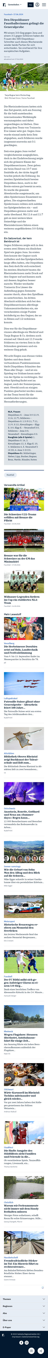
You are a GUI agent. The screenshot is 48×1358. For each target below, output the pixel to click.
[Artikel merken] (31, 1350)
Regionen (7, 1306)
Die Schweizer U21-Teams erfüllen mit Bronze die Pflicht (20, 517)
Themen (7, 1299)
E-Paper (7, 1327)
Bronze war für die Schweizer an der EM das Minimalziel (19, 558)
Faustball (10, 475)
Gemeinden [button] (14, 4)
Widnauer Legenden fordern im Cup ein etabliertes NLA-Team (22, 599)
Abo (30, 4)
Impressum (16, 1337)
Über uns (7, 1320)
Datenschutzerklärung (30, 1337)
